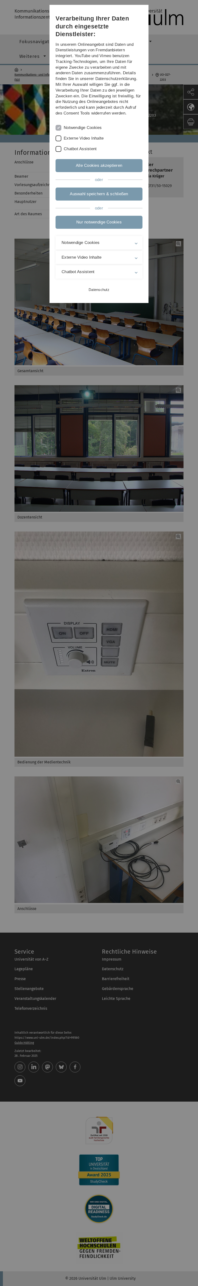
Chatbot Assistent (80, 149)
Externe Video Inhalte (84, 138)
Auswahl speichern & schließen (99, 194)
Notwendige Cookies (83, 127)
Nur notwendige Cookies (99, 222)
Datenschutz (99, 290)
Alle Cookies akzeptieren (99, 165)
